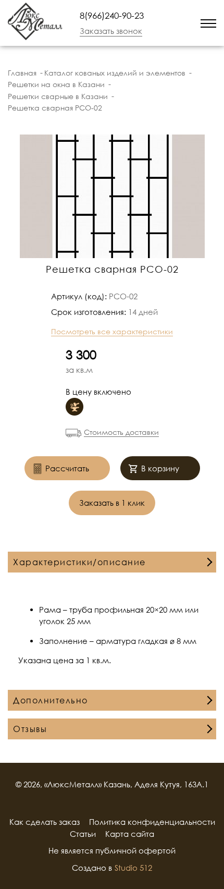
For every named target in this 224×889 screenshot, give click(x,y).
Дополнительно (50, 700)
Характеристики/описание (79, 562)
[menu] (208, 22)
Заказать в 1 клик (112, 502)
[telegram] (179, 23)
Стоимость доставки (121, 432)
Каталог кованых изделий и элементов (114, 72)
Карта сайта (129, 833)
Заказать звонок (111, 30)
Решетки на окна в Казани (56, 84)
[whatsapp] (166, 23)
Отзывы (30, 729)
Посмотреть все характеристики (112, 331)
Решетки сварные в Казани (58, 96)
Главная (22, 72)
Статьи (83, 833)
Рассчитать (67, 468)
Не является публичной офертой (112, 850)
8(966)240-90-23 (112, 15)
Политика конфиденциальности (152, 821)
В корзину (160, 468)
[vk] (125, 803)
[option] (112, 196)
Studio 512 (133, 867)
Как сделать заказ (44, 821)
